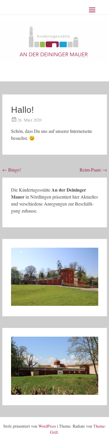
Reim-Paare (93, 170)
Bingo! (11, 170)
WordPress (47, 426)
